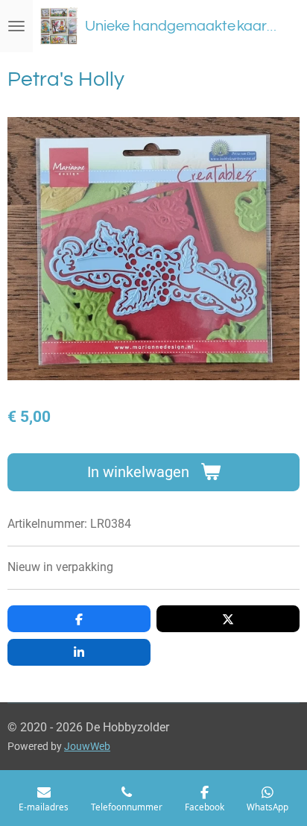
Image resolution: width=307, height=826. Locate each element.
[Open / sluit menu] (16, 26)
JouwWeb (87, 746)
